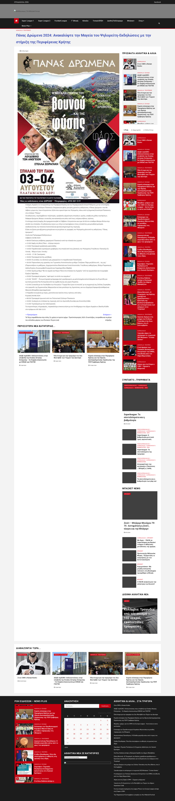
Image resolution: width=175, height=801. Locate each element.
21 (94, 734)
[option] (139, 65)
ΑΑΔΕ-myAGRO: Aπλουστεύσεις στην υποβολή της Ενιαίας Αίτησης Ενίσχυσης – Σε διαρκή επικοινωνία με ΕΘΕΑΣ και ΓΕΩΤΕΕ (33, 359)
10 (67, 729)
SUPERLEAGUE (141, 61)
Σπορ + (141, 21)
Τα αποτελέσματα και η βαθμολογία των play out (146, 480)
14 (94, 729)
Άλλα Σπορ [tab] (149, 130)
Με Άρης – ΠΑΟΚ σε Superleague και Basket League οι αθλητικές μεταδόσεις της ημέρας (146, 543)
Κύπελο (85, 21)
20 (87, 734)
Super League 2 (44, 21)
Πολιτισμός (27, 30)
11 (74, 729)
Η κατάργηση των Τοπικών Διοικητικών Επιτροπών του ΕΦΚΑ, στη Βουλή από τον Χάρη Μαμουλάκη (146, 351)
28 (94, 738)
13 (87, 729)
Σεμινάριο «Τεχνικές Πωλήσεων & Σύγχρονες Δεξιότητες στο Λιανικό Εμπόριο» (146, 267)
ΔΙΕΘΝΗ (126, 601)
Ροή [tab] (126, 130)
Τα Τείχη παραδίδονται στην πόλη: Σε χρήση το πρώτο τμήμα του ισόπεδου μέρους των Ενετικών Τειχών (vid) (46, 317)
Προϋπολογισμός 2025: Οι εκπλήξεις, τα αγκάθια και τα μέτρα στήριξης (90, 317)
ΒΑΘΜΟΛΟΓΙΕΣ (139, 388)
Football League (61, 21)
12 (81, 729)
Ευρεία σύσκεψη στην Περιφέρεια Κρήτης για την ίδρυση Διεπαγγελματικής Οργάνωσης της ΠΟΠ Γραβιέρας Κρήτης (101, 359)
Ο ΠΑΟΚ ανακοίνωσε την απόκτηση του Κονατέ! (146, 583)
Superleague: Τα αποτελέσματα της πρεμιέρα (144, 452)
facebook (157, 2)
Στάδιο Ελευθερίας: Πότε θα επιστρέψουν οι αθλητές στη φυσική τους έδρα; (146, 253)
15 (101, 729)
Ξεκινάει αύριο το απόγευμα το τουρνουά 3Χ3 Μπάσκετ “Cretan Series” (136, 770)
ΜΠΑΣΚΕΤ (127, 494)
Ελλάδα (29, 332)
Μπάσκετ (130, 21)
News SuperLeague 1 (130, 385)
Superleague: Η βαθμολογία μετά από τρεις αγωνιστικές (145, 437)
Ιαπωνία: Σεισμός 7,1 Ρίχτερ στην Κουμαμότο (137, 622)
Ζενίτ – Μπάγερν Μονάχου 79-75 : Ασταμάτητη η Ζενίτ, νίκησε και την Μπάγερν (139, 526)
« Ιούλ (66, 747)
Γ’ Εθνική (74, 21)
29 (101, 738)
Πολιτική (147, 247)
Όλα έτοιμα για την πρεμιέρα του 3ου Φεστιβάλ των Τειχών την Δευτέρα (68, 357)
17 (67, 734)
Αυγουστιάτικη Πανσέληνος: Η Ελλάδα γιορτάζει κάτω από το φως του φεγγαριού (46, 743)
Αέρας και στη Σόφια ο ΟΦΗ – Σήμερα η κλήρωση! (146, 366)
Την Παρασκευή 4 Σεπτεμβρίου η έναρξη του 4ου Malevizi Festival (134, 795)
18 (74, 734)
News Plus (26, 26)
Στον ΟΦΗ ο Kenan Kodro (27, 678)
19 (81, 734)
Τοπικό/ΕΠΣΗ (98, 21)
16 (107, 729)
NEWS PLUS (19, 30)
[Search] (159, 23)
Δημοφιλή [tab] (136, 130)
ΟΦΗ (146, 388)
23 (107, 734)
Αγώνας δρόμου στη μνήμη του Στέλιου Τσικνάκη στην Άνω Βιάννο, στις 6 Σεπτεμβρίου (145, 321)
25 (74, 738)
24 (67, 738)
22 (101, 734)
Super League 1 (28, 21)
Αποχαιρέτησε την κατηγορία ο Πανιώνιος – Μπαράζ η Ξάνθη (146, 466)
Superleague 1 (129, 388)
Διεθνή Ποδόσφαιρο (115, 21)
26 (81, 738)
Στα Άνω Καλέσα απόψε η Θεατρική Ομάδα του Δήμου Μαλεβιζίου (144, 281)
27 (87, 738)
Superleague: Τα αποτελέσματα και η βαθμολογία (134, 417)
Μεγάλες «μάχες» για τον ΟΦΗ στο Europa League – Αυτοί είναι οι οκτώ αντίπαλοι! (145, 206)
